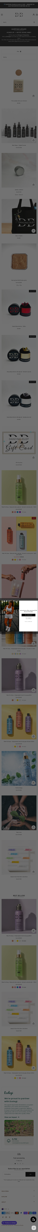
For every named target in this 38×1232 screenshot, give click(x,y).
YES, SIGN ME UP (28, 615)
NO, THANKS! (28, 618)
